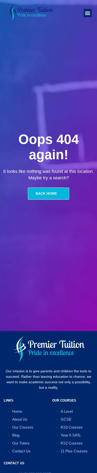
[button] (88, 13)
